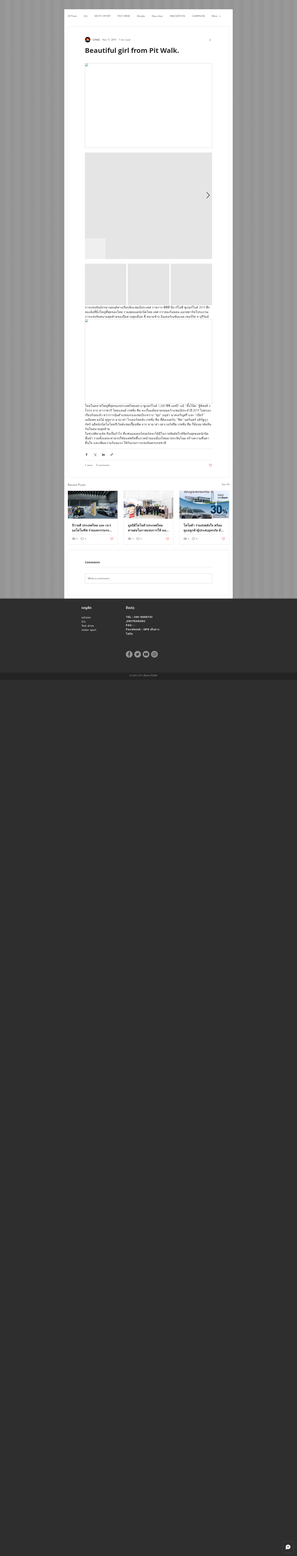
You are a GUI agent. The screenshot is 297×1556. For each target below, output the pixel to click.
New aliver (157, 16)
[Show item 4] (157, 248)
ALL (86, 16)
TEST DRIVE (123, 16)
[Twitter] (137, 654)
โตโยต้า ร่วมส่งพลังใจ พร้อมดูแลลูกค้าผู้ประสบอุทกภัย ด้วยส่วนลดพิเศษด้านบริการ (204, 528)
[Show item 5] (177, 248)
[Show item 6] (198, 248)
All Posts (72, 16)
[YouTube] (146, 654)
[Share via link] (111, 454)
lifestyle (141, 16)
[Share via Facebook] (86, 454)
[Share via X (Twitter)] (95, 454)
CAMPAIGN (198, 16)
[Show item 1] (95, 248)
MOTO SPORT (103, 16)
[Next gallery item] (208, 195)
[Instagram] (154, 654)
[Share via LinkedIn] (103, 454)
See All (225, 484)
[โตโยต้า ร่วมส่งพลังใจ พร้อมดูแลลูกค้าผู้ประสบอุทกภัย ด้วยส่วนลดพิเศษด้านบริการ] (204, 505)
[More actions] (210, 40)
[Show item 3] (136, 248)
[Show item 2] (116, 248)
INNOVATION (177, 16)
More (214, 16)
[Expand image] (148, 195)
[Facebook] (129, 654)
